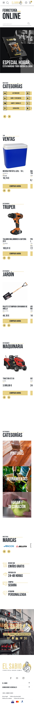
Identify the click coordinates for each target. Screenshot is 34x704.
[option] (17, 50)
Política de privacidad (15, 696)
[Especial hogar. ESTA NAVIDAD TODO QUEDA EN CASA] (17, 50)
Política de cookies (7, 698)
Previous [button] (4, 116)
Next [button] (9, 116)
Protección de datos (19, 698)
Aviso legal (5, 696)
